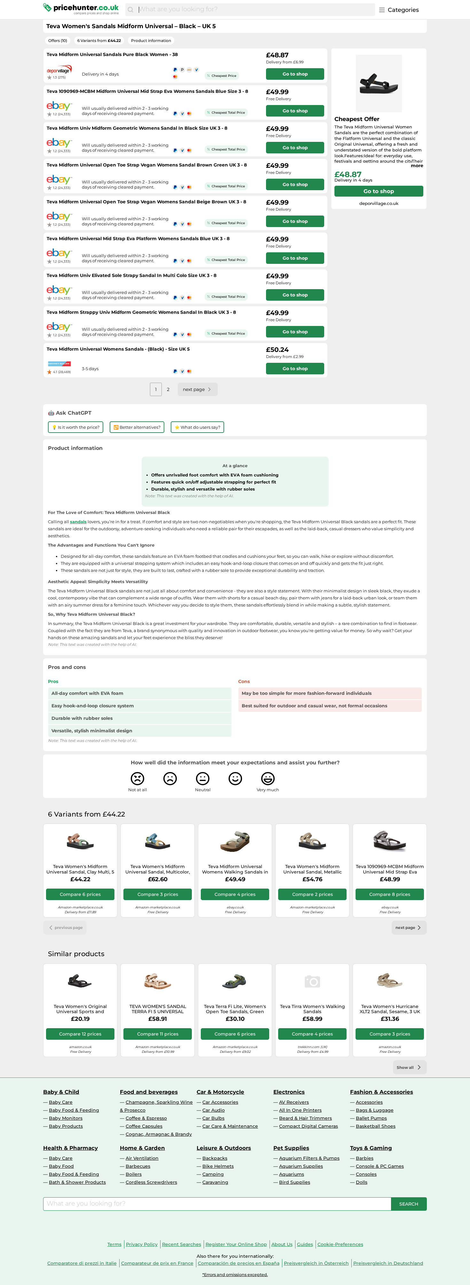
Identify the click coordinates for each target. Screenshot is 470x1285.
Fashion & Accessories (381, 1092)
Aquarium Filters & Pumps (309, 1158)
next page (405, 927)
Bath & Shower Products (77, 1182)
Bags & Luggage (375, 1110)
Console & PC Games (380, 1166)
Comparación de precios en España (238, 1263)
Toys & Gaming (371, 1148)
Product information (151, 40)
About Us (282, 1244)
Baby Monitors (65, 1118)
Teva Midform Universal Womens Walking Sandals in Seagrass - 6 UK (235, 869)
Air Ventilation (142, 1158)
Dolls (361, 1182)
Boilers (134, 1174)
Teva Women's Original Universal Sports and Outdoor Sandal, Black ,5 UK (80, 1009)
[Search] (130, 9)
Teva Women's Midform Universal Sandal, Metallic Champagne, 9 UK (312, 869)
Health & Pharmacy (70, 1148)
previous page (69, 927)
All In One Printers (300, 1110)
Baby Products (66, 1126)
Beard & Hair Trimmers (305, 1118)
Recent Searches (181, 1244)
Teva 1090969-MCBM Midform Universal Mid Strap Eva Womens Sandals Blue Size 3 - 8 (390, 869)
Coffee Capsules (144, 1126)
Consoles (366, 1174)
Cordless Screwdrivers (151, 1182)
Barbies (364, 1158)
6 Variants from (99, 40)
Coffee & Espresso (146, 1118)
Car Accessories (220, 1102)
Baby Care (61, 1102)
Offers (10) (57, 40)
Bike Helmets (218, 1166)
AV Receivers (294, 1102)
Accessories (369, 1102)
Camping (213, 1174)
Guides (305, 1244)
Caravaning (215, 1182)
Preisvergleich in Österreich (316, 1263)
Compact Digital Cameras (308, 1126)
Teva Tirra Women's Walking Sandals (312, 1009)
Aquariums (291, 1174)
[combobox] (255, 9)
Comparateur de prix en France (157, 1263)
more (417, 165)
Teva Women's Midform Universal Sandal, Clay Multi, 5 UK (80, 869)
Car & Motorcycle (220, 1092)
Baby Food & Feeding (74, 1110)
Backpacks (214, 1158)
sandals (78, 521)
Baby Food (61, 1166)
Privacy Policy (142, 1244)
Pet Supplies (291, 1148)
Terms (114, 1244)
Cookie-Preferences (340, 1244)
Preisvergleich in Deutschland (388, 1263)
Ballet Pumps (371, 1118)
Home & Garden (142, 1148)
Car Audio (213, 1110)
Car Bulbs (213, 1118)
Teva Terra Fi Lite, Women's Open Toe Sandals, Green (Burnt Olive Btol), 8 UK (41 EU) (235, 1009)
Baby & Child (61, 1092)
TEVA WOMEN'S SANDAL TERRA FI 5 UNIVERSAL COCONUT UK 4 (157, 1009)
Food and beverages (149, 1092)
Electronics (289, 1092)
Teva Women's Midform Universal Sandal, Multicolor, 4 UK (157, 869)
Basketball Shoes (376, 1126)
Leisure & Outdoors (224, 1148)
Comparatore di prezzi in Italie (82, 1263)
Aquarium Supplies (301, 1166)
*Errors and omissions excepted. (235, 1274)
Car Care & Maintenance (230, 1126)
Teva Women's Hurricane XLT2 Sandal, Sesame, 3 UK (390, 1009)
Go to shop (379, 191)
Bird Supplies (294, 1182)
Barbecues (138, 1166)
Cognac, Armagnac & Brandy (159, 1134)
